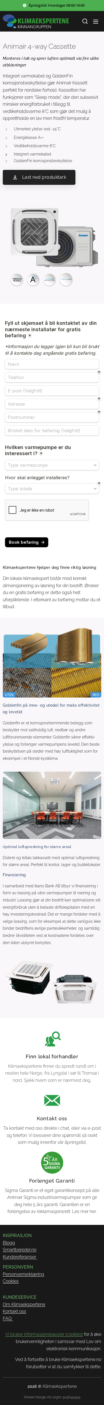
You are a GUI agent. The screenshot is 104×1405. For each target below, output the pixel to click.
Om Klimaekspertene (24, 1304)
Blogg (9, 1242)
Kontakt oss (14, 1311)
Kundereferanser (20, 1256)
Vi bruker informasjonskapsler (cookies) (44, 1334)
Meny (95, 21)
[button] (84, 21)
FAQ (8, 1318)
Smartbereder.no (19, 1249)
